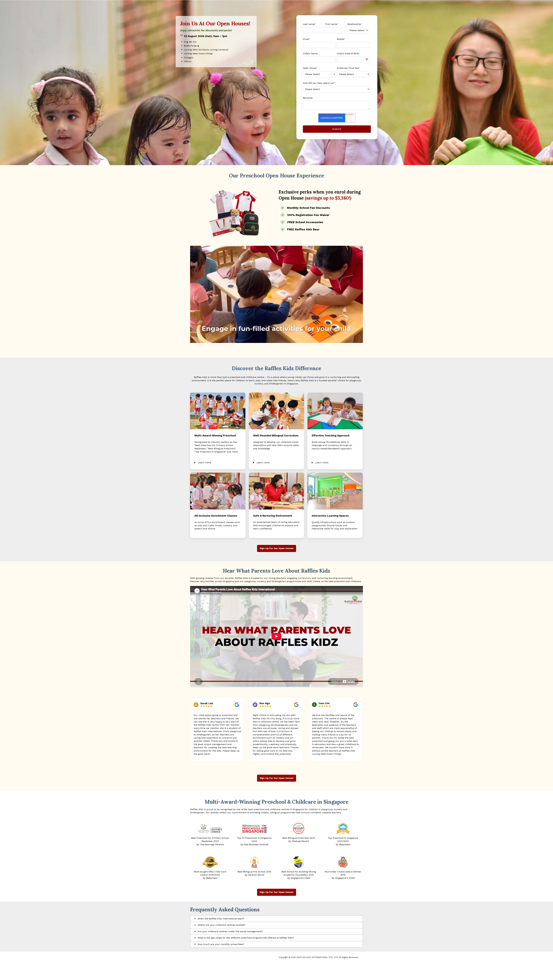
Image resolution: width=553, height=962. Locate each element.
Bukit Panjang (191, 45)
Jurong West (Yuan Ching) (198, 53)
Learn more (204, 462)
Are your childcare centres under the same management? (230, 931)
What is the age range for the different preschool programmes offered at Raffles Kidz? (246, 937)
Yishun (187, 61)
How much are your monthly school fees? (221, 944)
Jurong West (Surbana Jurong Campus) (206, 49)
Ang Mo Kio (190, 41)
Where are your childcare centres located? (221, 925)
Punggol (188, 57)
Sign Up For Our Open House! (276, 548)
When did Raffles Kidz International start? (221, 918)
